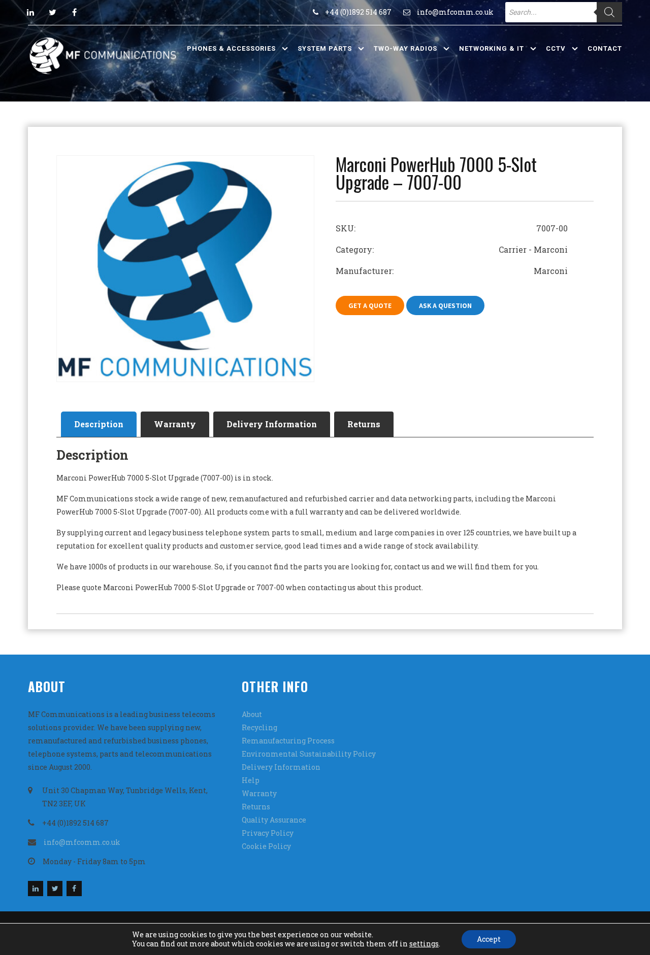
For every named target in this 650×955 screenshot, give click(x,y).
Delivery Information (271, 424)
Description (98, 424)
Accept (489, 939)
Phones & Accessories (231, 48)
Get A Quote (370, 305)
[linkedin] (30, 12)
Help (250, 780)
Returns (363, 424)
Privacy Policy (268, 833)
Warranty (175, 424)
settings (424, 943)
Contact (605, 48)
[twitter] (52, 12)
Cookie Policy (266, 846)
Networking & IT (491, 48)
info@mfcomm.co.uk (455, 12)
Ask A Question (445, 305)
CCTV (556, 48)
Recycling (259, 727)
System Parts (325, 48)
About (252, 714)
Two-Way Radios (405, 48)
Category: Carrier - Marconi (452, 249)
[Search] (609, 12)
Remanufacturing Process (288, 740)
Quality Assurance (274, 820)
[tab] (99, 424)
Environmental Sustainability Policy (309, 754)
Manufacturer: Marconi (452, 270)
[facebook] (74, 12)
